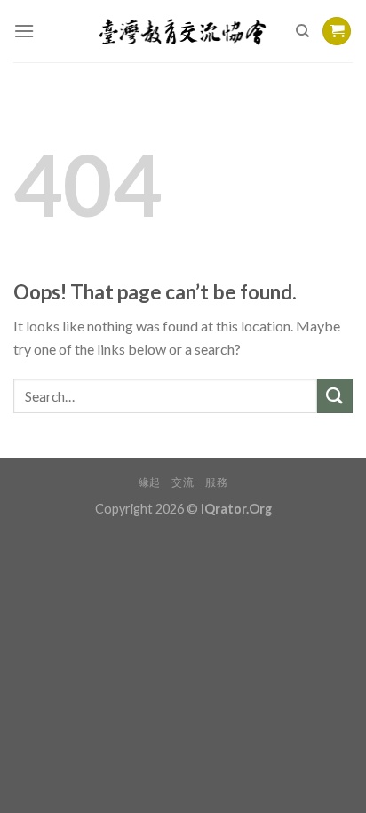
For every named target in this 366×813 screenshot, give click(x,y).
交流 (182, 482)
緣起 (150, 482)
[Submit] (335, 396)
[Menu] (24, 30)
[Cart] (336, 31)
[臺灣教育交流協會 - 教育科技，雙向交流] (183, 31)
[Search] (302, 31)
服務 (216, 482)
